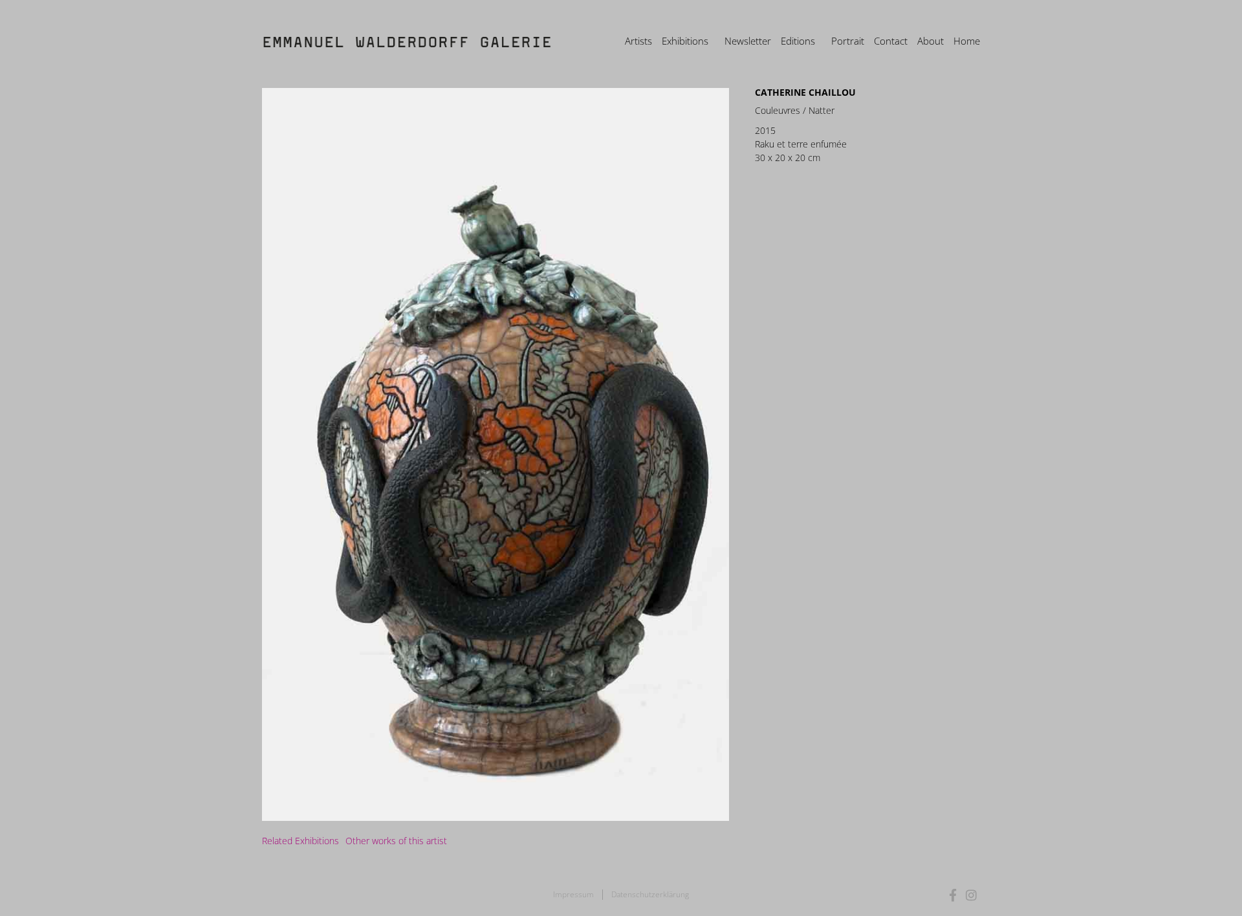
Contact (891, 40)
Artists (638, 40)
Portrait (847, 40)
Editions (798, 40)
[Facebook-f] (953, 895)
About (930, 40)
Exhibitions (685, 40)
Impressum (573, 894)
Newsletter (747, 40)
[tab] (300, 840)
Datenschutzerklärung (650, 894)
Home (966, 40)
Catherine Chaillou (805, 92)
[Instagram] (971, 895)
